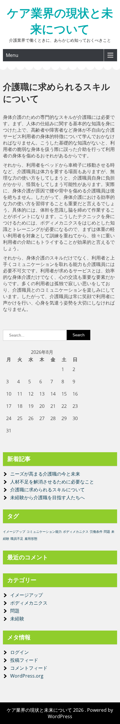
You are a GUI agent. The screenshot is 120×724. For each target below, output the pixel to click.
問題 (107, 532)
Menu (12, 55)
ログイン (19, 652)
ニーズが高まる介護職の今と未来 (45, 474)
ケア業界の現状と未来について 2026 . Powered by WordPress (60, 713)
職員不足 (16, 539)
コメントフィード (28, 668)
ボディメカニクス (76, 532)
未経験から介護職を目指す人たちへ (47, 497)
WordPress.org (26, 676)
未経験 (17, 618)
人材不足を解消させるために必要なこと (52, 481)
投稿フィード (24, 660)
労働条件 (96, 532)
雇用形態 (30, 539)
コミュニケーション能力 (44, 532)
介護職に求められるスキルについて (47, 489)
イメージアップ (14, 532)
